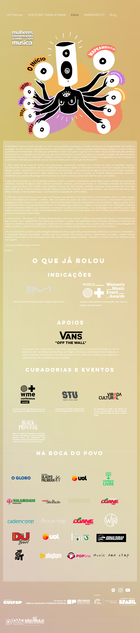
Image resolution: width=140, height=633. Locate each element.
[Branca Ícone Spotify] (113, 590)
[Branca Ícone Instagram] (120, 590)
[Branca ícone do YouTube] (128, 590)
